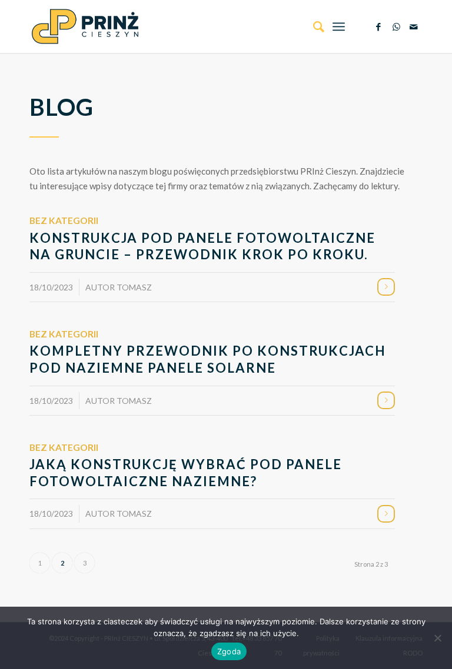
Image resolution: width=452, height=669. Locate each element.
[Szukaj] (312, 26)
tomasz (134, 287)
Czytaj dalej (386, 287)
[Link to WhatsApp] (396, 26)
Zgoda (229, 651)
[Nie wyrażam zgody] (437, 638)
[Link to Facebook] (378, 26)
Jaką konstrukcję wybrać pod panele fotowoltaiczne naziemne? (185, 472)
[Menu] (339, 26)
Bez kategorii (63, 220)
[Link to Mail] (414, 26)
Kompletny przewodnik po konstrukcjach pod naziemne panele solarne (207, 359)
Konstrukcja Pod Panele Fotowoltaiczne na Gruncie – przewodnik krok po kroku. (202, 246)
